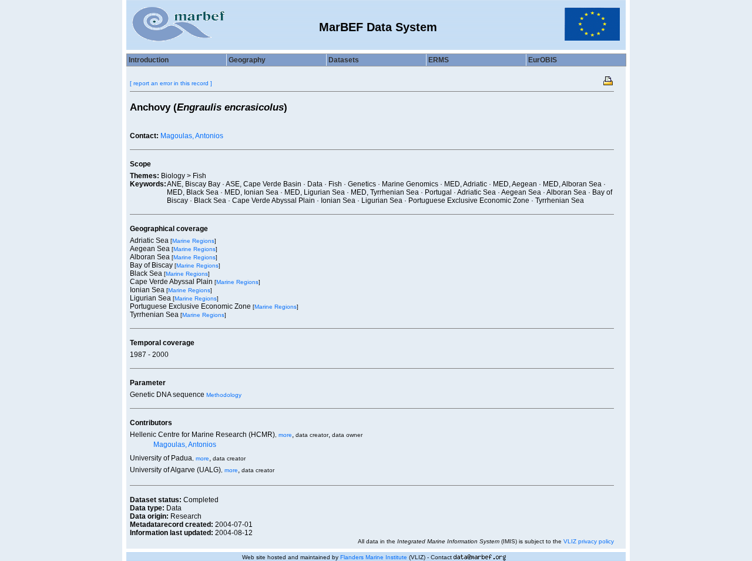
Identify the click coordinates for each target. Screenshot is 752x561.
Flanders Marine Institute (373, 557)
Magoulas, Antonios (191, 136)
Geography (247, 60)
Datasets (343, 60)
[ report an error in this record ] (171, 83)
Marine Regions (193, 241)
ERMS (438, 60)
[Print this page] (608, 80)
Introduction (149, 60)
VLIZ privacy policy (588, 541)
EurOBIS (542, 60)
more (285, 435)
